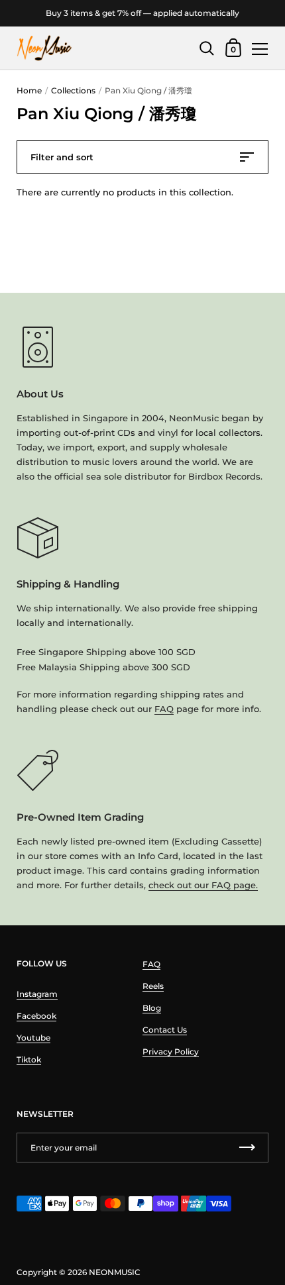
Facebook (36, 1016)
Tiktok (29, 1059)
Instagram (37, 994)
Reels (153, 986)
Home (29, 90)
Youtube (33, 1038)
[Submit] (247, 1147)
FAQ (164, 708)
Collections (73, 90)
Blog (151, 1008)
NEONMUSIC (115, 1272)
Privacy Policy (170, 1051)
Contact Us (164, 1030)
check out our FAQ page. (203, 885)
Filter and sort (61, 157)
